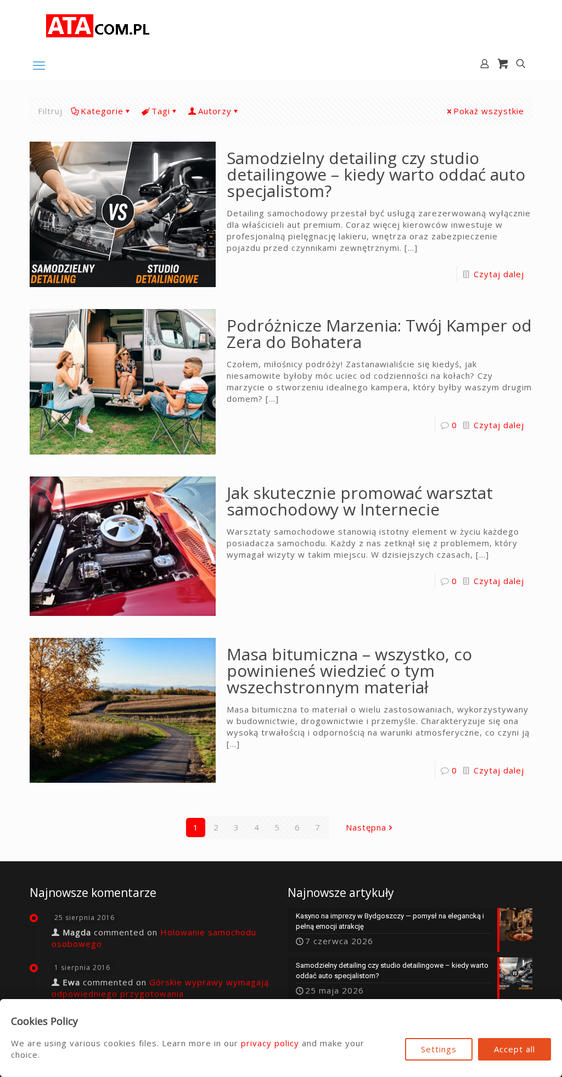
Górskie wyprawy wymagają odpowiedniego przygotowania (160, 988)
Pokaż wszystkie (488, 110)
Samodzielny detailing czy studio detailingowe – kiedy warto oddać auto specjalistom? (376, 174)
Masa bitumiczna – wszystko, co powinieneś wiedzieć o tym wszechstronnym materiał (349, 670)
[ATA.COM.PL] (98, 24)
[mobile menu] (39, 64)
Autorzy (215, 110)
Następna (366, 827)
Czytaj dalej (499, 273)
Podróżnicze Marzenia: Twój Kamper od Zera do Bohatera (379, 333)
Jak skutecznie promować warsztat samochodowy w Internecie (360, 500)
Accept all (514, 1049)
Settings (439, 1049)
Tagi (160, 110)
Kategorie (102, 110)
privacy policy (270, 1042)
